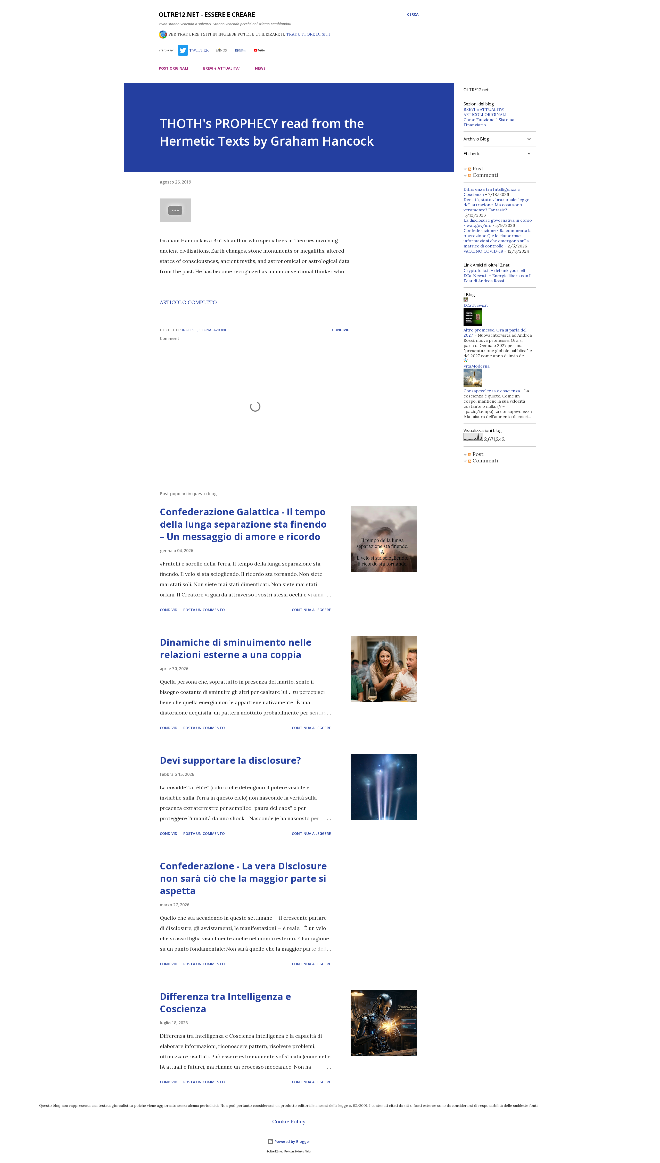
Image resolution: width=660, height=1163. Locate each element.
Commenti (484, 175)
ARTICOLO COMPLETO (188, 302)
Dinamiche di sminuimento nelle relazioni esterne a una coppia (235, 648)
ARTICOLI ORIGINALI (485, 114)
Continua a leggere (311, 609)
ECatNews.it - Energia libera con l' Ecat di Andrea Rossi (497, 278)
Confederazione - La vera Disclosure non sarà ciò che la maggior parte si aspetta (243, 878)
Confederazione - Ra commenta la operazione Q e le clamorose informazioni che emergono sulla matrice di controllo (498, 238)
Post (477, 168)
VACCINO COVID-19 (483, 251)
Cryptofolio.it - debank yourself (494, 270)
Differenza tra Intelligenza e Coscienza (225, 1002)
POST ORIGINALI (173, 68)
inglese (189, 329)
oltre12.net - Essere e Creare (207, 14)
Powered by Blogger (292, 1141)
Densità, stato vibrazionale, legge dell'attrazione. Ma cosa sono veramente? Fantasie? (496, 204)
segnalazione (213, 329)
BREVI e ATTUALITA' (221, 68)
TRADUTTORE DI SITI (308, 34)
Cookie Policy (289, 1121)
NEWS (260, 68)
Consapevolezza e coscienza (492, 390)
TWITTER (198, 50)
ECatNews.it (476, 305)
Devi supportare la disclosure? (230, 760)
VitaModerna (477, 366)
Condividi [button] (341, 329)
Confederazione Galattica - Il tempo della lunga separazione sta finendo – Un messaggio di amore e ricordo (243, 524)
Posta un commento (204, 609)
